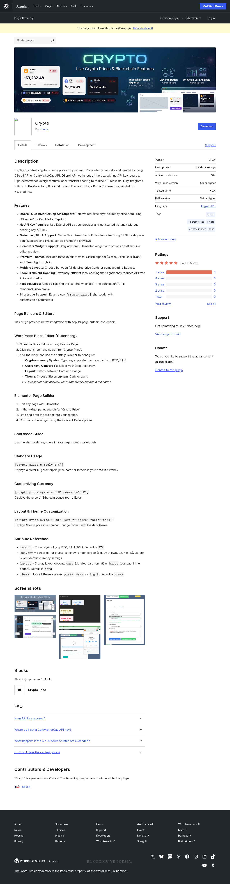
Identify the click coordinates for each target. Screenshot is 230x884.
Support (210, 145)
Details (22, 145)
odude (44, 129)
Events (141, 830)
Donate (143, 835)
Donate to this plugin (169, 370)
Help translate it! (143, 28)
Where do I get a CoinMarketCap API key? (42, 729)
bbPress (184, 835)
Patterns (60, 841)
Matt (182, 830)
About (18, 824)
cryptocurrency (197, 229)
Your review (163, 304)
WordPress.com (189, 824)
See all (211, 304)
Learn (99, 824)
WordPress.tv (105, 841)
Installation (62, 145)
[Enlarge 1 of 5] (51, 599)
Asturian (53, 861)
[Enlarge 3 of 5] (96, 599)
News (17, 830)
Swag (142, 841)
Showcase (61, 824)
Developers (103, 835)
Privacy (18, 841)
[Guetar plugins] (52, 40)
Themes (60, 830)
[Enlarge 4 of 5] (96, 630)
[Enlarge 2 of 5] (51, 620)
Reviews (41, 145)
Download (207, 126)
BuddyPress (187, 841)
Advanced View (165, 239)
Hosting (19, 835)
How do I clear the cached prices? (37, 752)
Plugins (59, 835)
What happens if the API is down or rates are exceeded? (52, 741)
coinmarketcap (196, 221)
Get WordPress (213, 6)
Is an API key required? (29, 718)
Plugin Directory (23, 18)
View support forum (168, 334)
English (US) (208, 206)
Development (87, 145)
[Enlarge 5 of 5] (140, 599)
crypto (210, 221)
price (211, 229)
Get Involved (145, 824)
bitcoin (210, 214)
